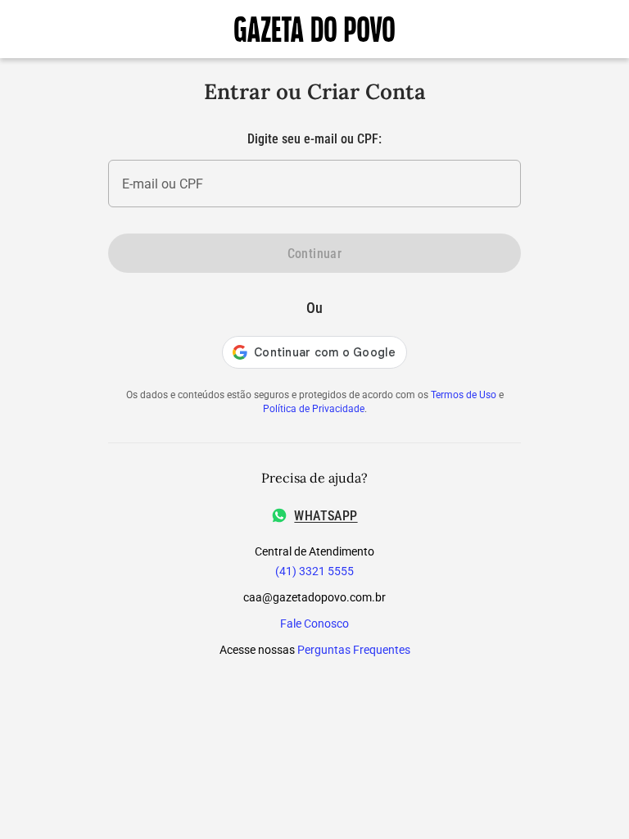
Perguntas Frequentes (353, 649)
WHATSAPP (325, 516)
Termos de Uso (463, 395)
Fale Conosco (314, 623)
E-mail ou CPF (162, 184)
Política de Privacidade (313, 409)
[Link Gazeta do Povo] (314, 29)
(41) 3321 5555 (314, 571)
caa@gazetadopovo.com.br (314, 597)
